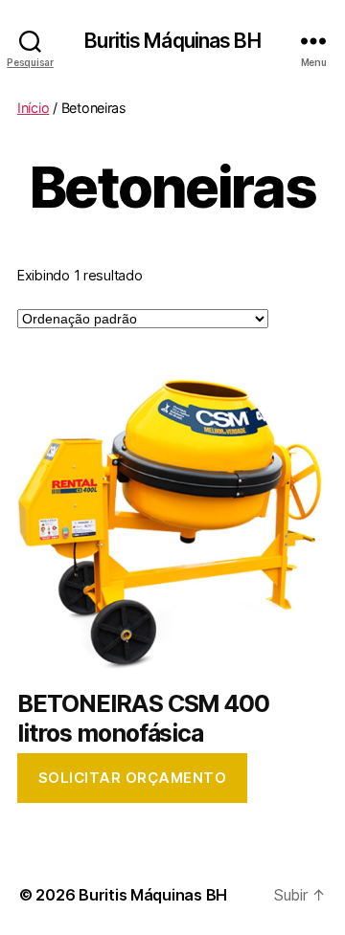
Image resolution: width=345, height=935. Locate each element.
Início (33, 108)
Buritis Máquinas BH (172, 41)
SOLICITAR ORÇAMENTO (132, 777)
